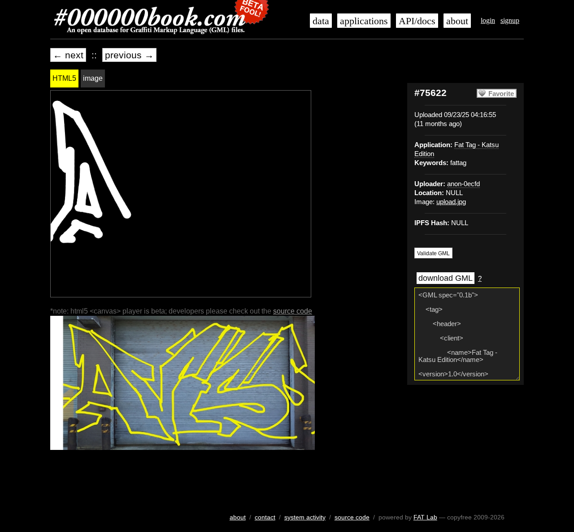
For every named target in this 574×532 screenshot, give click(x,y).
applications (364, 21)
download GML (445, 278)
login (488, 20)
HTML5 (64, 78)
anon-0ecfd (463, 184)
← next (68, 55)
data (321, 21)
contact (265, 517)
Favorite (501, 93)
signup (509, 20)
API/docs (417, 21)
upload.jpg (451, 201)
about (457, 21)
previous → (129, 55)
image (93, 78)
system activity (305, 517)
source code (292, 311)
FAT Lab (425, 517)
